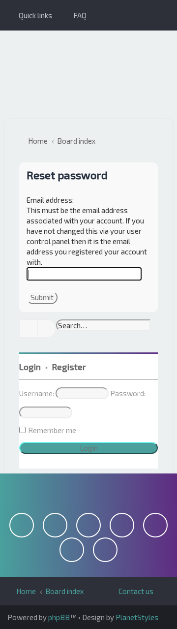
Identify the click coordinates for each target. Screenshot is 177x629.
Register (69, 366)
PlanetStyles (137, 617)
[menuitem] (75, 15)
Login (30, 366)
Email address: (50, 199)
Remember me (52, 430)
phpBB (59, 617)
